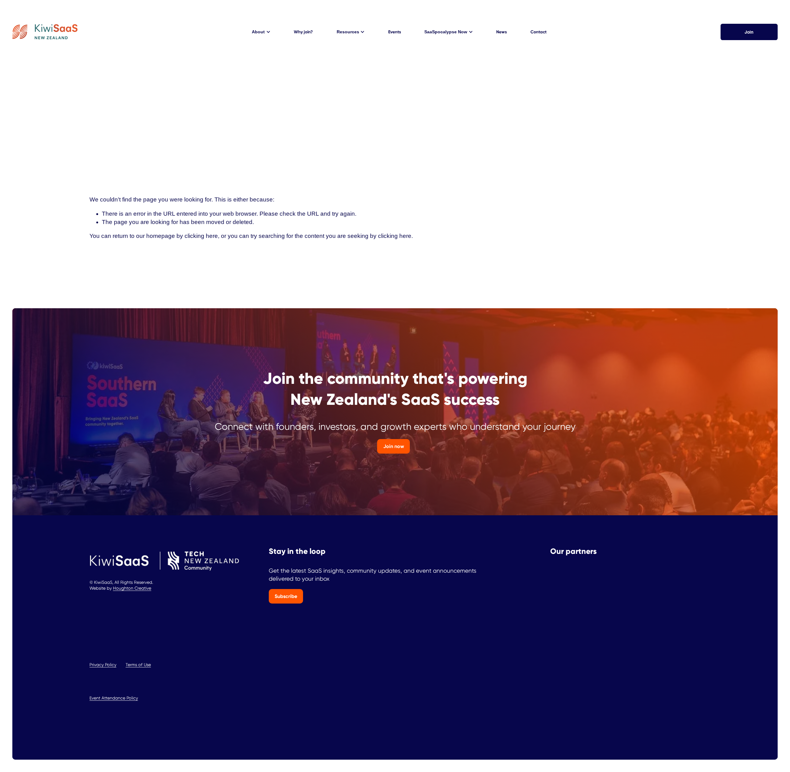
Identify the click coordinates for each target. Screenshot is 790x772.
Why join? (303, 32)
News (501, 32)
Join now (393, 446)
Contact (538, 32)
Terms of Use (138, 664)
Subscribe (286, 596)
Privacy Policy (102, 664)
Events (394, 32)
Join (749, 32)
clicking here (201, 236)
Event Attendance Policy (113, 697)
